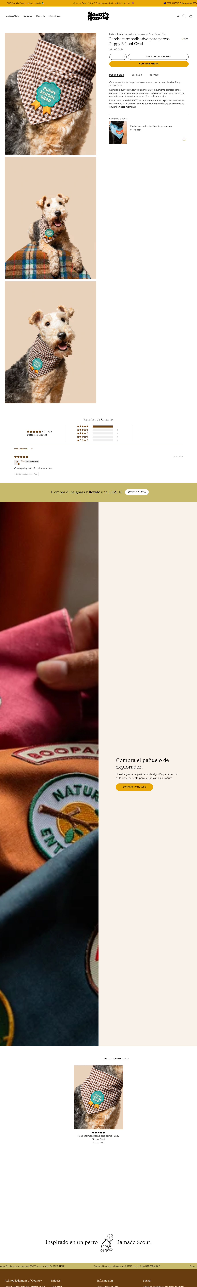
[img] (21, 457)
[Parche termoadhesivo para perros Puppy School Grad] (98, 1097)
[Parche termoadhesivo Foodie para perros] (118, 132)
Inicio (111, 34)
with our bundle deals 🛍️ (25, 3)
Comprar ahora (149, 64)
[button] (184, 16)
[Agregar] (184, 139)
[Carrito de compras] (190, 16)
